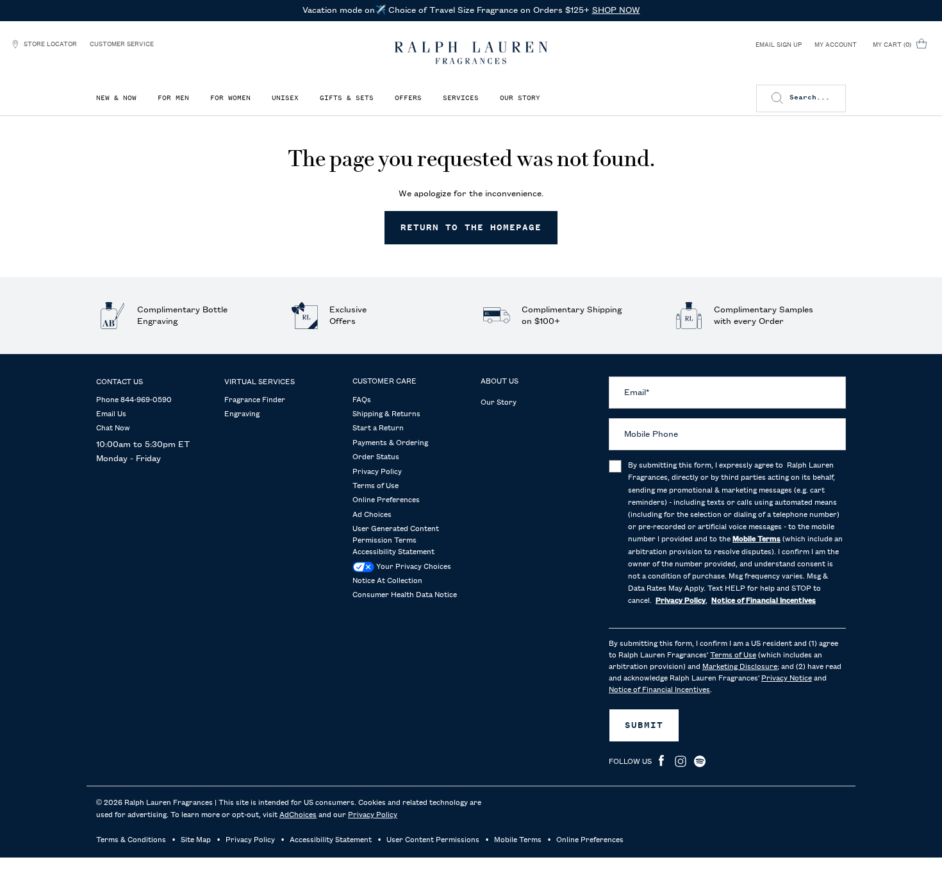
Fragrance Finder (254, 400)
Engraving (242, 414)
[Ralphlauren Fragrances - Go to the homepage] (471, 53)
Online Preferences (386, 500)
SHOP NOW (616, 10)
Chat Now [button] (113, 428)
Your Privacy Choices (412, 567)
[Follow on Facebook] (661, 761)
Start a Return (378, 428)
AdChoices (298, 815)
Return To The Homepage (471, 227)
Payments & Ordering (390, 443)
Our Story (498, 403)
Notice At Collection (387, 581)
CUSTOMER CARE (384, 381)
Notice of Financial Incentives (659, 690)
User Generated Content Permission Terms (395, 535)
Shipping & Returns (386, 414)
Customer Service (122, 44)
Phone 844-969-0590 (134, 400)
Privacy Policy (377, 472)
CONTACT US (119, 382)
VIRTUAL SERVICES (259, 382)
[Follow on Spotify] (699, 761)
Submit (644, 725)
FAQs (361, 400)
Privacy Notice (786, 678)
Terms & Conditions (131, 840)
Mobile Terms (517, 840)
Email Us (111, 414)
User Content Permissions (432, 840)
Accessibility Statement (393, 552)
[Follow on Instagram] (680, 761)
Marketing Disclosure (739, 667)
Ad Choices (372, 515)
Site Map (196, 840)
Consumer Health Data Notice (404, 595)
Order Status (375, 457)
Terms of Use (375, 486)
